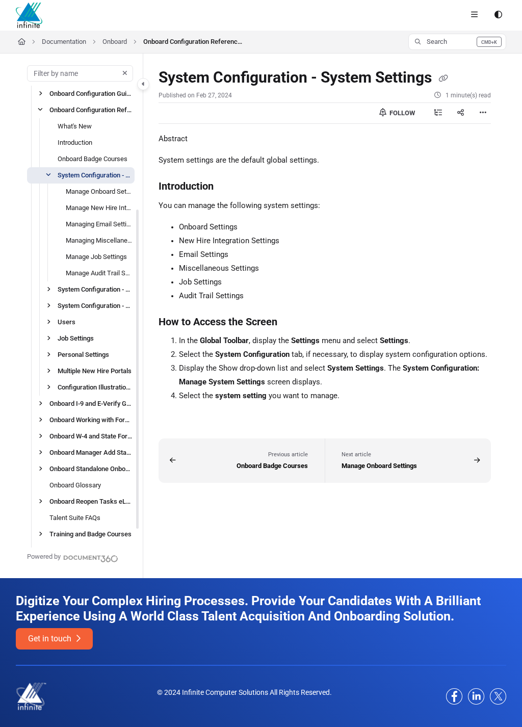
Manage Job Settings (96, 256)
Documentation (64, 41)
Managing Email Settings (99, 223)
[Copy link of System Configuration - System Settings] (443, 78)
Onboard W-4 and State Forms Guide (91, 435)
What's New (75, 125)
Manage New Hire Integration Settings (99, 207)
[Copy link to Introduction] (229, 187)
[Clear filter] (125, 73)
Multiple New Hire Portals (95, 370)
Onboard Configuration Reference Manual (194, 41)
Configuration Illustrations (95, 387)
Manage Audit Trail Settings (99, 272)
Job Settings (76, 338)
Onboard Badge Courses (92, 158)
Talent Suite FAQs (74, 517)
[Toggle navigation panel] (143, 84)
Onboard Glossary (75, 484)
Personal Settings (83, 354)
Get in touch (50, 638)
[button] (457, 42)
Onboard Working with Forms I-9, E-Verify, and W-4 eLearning (91, 419)
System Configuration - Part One (95, 289)
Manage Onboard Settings (99, 191)
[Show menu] (474, 15)
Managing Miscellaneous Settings (99, 240)
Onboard (114, 41)
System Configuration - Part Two (95, 305)
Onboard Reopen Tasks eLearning (91, 501)
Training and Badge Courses (90, 533)
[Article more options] (483, 113)
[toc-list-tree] (438, 113)
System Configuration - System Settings (95, 174)
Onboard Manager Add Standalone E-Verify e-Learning (91, 452)
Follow (401, 113)
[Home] (29, 15)
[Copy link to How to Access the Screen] (293, 322)
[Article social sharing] (460, 113)
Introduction (75, 142)
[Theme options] (498, 15)
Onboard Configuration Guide (91, 93)
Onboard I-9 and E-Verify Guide (91, 403)
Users (66, 321)
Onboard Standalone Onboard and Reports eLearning (91, 468)
